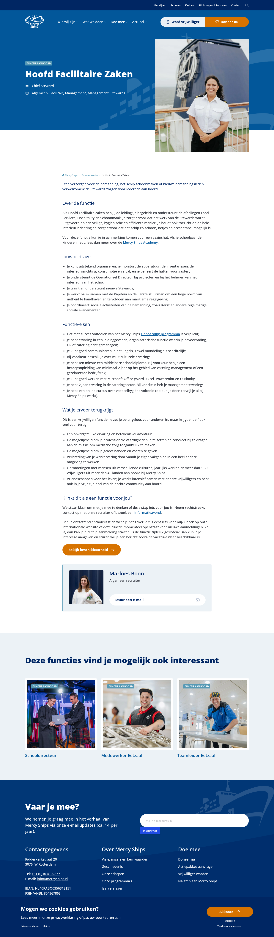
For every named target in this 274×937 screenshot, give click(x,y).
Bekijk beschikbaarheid (88, 549)
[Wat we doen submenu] (105, 22)
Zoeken (247, 5)
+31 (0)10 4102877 (46, 874)
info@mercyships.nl (52, 879)
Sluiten (47, 926)
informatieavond (147, 512)
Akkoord (226, 911)
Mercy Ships (71, 175)
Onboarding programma (160, 334)
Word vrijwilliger (185, 22)
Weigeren (230, 921)
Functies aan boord (91, 175)
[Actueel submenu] (146, 22)
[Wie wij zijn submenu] (77, 22)
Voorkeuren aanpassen (229, 926)
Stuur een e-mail (129, 600)
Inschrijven (150, 830)
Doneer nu (229, 22)
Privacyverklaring (30, 926)
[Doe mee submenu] (127, 22)
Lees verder (61, 718)
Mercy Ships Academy (140, 242)
